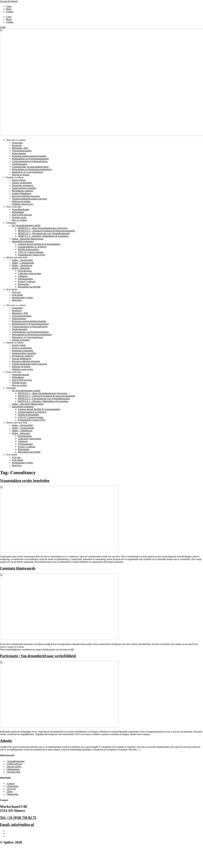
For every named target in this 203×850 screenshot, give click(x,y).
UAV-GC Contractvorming (30, 252)
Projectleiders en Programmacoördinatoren (32, 169)
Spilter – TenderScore (22, 265)
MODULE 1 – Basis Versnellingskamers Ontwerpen (42, 228)
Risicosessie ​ (24, 284)
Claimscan (23, 276)
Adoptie (6, 741)
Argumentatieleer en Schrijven (32, 247)
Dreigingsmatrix (25, 279)
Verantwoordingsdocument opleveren (29, 198)
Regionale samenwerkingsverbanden (29, 156)
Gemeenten (17, 142)
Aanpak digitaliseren (21, 193)
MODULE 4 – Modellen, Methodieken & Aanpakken (43, 236)
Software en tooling (21, 201)
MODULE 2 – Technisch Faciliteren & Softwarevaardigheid (46, 231)
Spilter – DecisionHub (22, 260)
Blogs (8, 9)
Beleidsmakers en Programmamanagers (30, 158)
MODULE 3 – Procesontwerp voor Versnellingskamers (44, 233)
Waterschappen (19, 153)
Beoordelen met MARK (29, 287)
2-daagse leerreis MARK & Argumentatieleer (39, 244)
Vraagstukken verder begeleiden (24, 480)
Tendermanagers (19, 164)
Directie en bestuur (21, 174)
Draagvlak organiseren (22, 185)
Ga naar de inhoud (8, 1)
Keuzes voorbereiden (22, 182)
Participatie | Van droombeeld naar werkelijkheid (38, 656)
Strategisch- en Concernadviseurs (27, 172)
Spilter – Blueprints (21, 268)
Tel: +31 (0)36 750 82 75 (18, 817)
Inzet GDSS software (22, 215)
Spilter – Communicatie (23, 263)
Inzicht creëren (19, 180)
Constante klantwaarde (17, 568)
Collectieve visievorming (29, 273)
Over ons (16, 292)
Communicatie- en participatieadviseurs (30, 166)
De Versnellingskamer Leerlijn (26, 225)
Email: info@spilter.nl (17, 824)
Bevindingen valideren (22, 190)
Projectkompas (25, 271)
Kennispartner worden (22, 297)
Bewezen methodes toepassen (26, 196)
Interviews (17, 300)
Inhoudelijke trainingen (23, 241)
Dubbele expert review (22, 204)
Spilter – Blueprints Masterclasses (27, 239)
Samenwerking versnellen (24, 188)
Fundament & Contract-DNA (31, 255)
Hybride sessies (19, 217)
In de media (17, 295)
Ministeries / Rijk (20, 148)
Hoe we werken (19, 220)
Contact (9, 11)
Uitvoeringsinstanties (22, 150)
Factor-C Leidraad (26, 281)
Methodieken (18, 212)
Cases (8, 6)
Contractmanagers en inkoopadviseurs (30, 161)
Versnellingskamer (20, 209)
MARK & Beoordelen (28, 249)
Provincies (17, 145)
